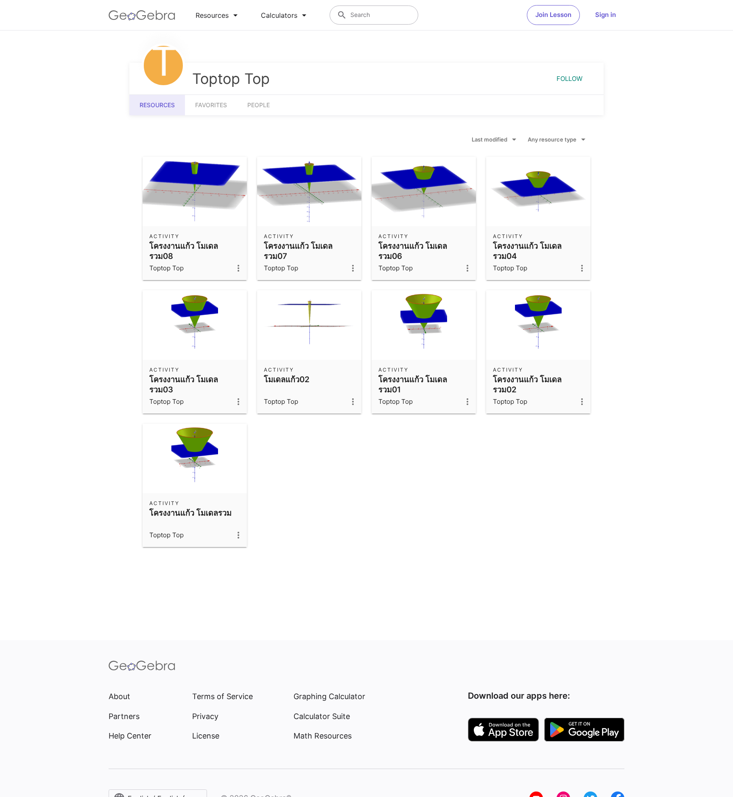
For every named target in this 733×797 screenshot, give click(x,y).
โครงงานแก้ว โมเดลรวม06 (412, 251)
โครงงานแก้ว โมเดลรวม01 (412, 384)
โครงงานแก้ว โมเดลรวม (190, 512)
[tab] (218, 15)
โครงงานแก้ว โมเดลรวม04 (527, 251)
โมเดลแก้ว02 (287, 379)
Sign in (605, 15)
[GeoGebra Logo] (142, 15)
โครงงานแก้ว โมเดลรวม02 (527, 384)
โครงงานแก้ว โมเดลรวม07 (298, 251)
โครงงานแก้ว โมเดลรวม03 (183, 384)
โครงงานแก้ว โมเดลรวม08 (183, 251)
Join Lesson (553, 15)
